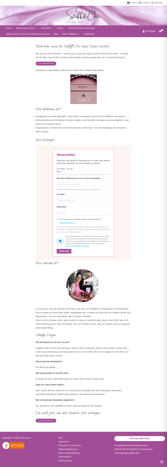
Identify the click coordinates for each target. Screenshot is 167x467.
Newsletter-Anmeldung (69, 445)
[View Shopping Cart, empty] (160, 31)
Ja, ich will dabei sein (46, 63)
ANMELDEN (64, 251)
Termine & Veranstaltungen (81, 28)
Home (9, 28)
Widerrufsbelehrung (68, 449)
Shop (59, 28)
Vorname (60, 194)
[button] (36, 28)
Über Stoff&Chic (70, 34)
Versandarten (64, 457)
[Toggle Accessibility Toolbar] (161, 461)
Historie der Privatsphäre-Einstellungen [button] (133, 449)
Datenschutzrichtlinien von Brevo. (78, 246)
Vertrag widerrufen (140, 438)
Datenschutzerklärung (67, 223)
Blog (56, 34)
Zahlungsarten (65, 460)
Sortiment (46, 28)
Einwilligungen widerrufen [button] (127, 453)
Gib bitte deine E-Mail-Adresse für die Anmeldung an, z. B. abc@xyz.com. (79, 189)
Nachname (61, 207)
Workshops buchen (25, 28)
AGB (60, 438)
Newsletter (89, 34)
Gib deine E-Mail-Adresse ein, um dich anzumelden (78, 178)
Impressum (63, 442)
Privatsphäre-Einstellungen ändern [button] (131, 445)
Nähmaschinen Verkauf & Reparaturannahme (28, 34)
